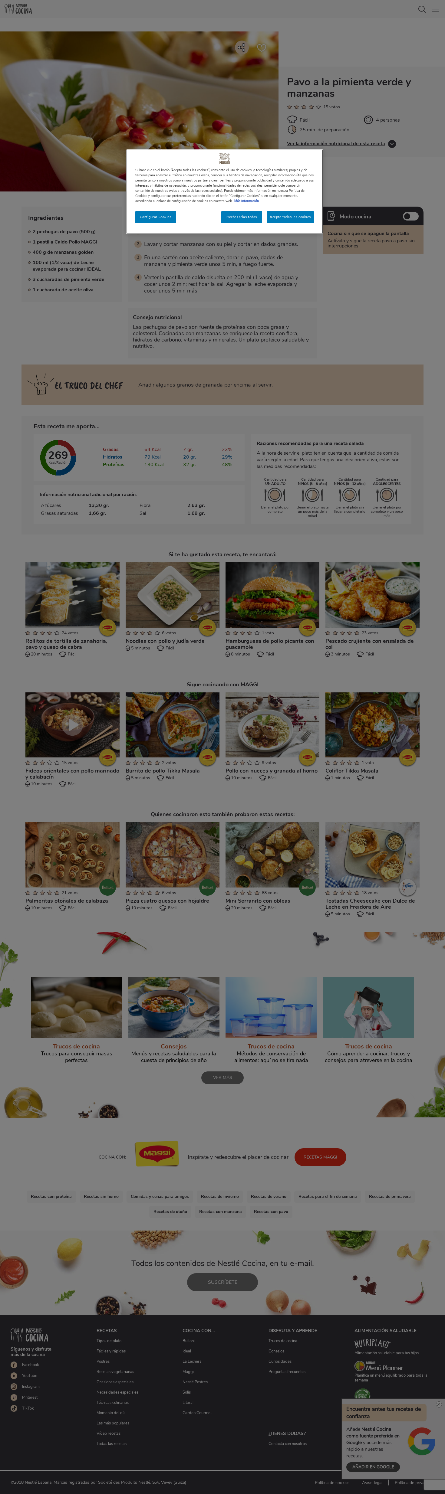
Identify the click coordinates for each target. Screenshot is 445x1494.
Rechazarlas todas (241, 216)
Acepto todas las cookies (290, 216)
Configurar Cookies (155, 216)
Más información (246, 200)
